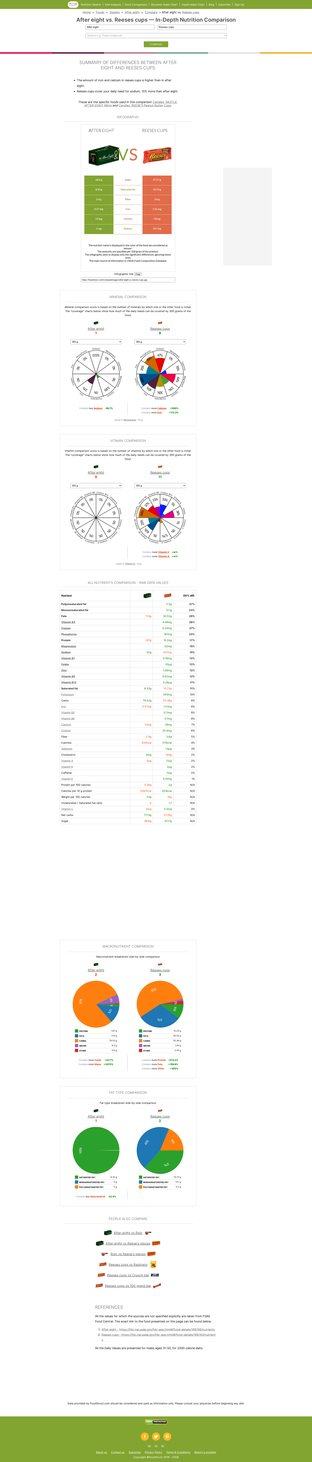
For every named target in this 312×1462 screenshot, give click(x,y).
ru (156, 1445)
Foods (100, 12)
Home (87, 12)
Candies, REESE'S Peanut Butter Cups (145, 105)
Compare (151, 12)
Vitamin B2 (68, 712)
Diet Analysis (113, 4)
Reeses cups (190, 12)
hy (162, 1445)
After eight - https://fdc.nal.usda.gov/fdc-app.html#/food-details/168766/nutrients (158, 1329)
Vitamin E (67, 778)
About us (101, 1452)
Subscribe (224, 4)
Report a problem (205, 1452)
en (149, 1445)
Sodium (66, 652)
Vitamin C (67, 809)
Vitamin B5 (68, 676)
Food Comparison (136, 4)
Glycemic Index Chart (164, 4)
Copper (66, 628)
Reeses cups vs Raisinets (128, 1265)
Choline (66, 730)
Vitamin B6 (68, 718)
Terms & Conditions (178, 1452)
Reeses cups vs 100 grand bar (128, 1286)
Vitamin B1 (68, 658)
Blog (211, 4)
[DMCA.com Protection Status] (156, 1423)
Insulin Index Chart (193, 4)
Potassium (67, 694)
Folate (65, 664)
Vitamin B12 (68, 682)
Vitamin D (130, 563)
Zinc (64, 670)
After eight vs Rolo (128, 1233)
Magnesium (68, 646)
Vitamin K (67, 766)
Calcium (66, 724)
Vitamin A (67, 760)
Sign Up (239, 4)
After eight (132, 12)
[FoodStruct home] (74, 6)
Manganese (130, 419)
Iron (63, 706)
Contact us (117, 1452)
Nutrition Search (91, 4)
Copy (138, 274)
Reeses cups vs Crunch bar (128, 1275)
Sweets (115, 12)
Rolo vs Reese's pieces (128, 1254)
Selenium (66, 748)
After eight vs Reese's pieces (128, 1243)
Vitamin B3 (68, 622)
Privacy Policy (153, 1452)
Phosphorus (69, 634)
